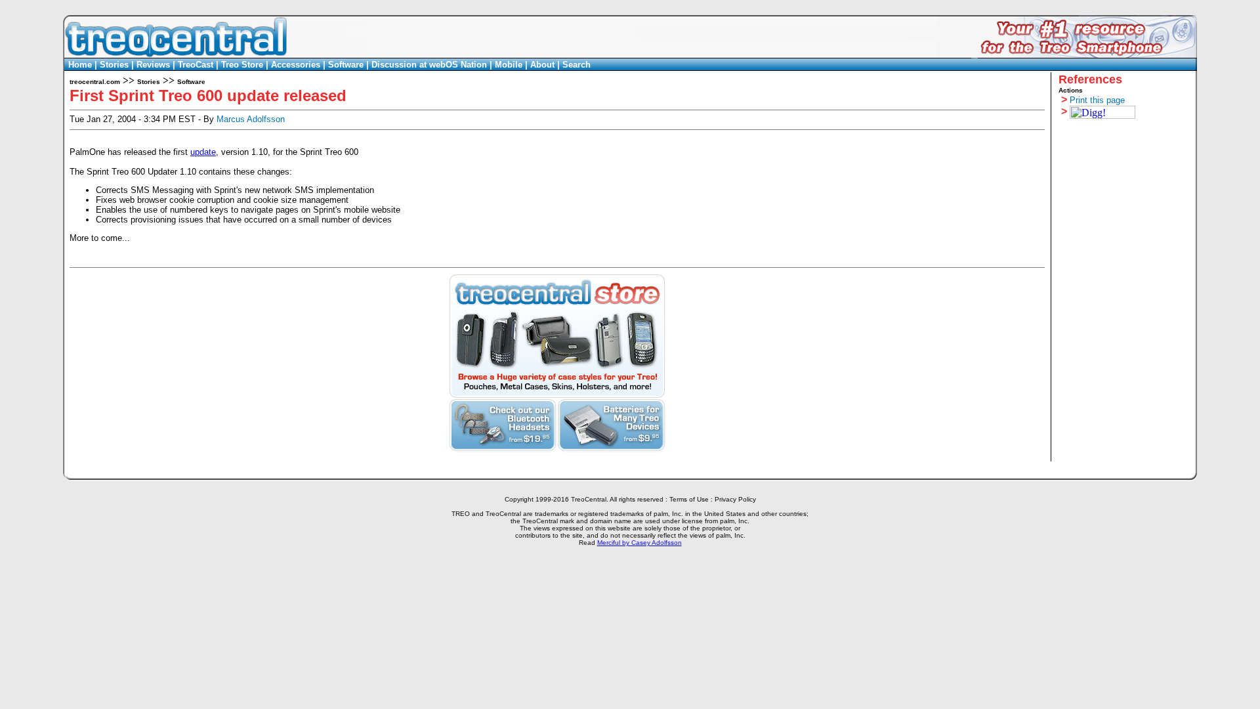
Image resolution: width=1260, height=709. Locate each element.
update (203, 152)
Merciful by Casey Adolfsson (639, 542)
